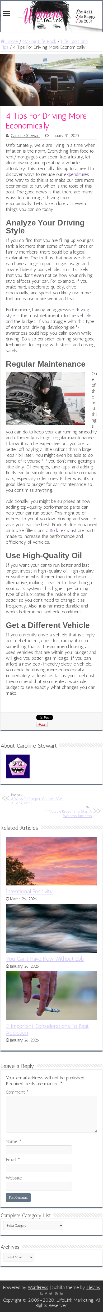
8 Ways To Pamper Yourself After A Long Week (37, 799)
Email (13, 1160)
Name (13, 1141)
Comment (17, 1092)
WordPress (38, 1287)
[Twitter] (51, 1294)
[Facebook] (46, 1294)
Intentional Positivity (29, 891)
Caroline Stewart (25, 135)
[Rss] (41, 1294)
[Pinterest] (56, 1294)
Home (11, 41)
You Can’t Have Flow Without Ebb (45, 958)
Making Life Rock (39, 41)
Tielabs (93, 1287)
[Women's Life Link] (51, 16)
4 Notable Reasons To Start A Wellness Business (68, 811)
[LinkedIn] (61, 1294)
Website (14, 1178)
